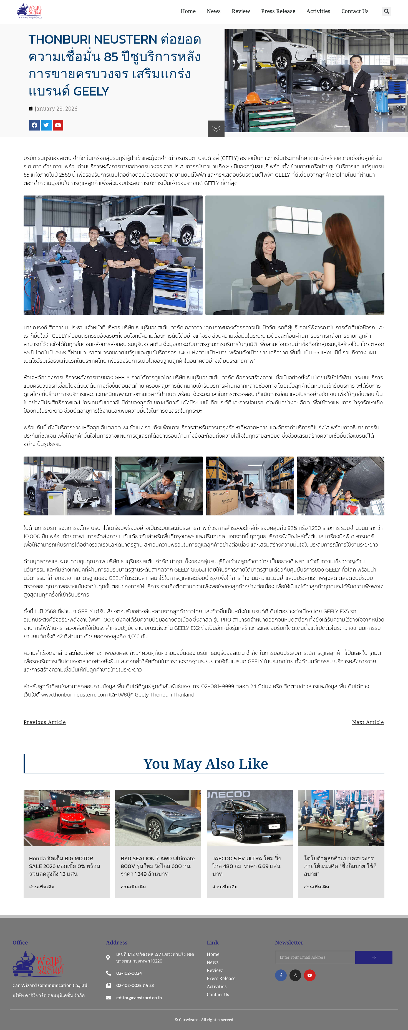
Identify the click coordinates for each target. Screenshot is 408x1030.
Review (241, 11)
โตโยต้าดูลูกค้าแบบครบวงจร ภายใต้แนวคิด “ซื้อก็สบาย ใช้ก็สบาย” (340, 866)
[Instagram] (295, 975)
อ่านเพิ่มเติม (42, 886)
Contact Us (355, 11)
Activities (318, 11)
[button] (386, 11)
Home (188, 11)
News (214, 11)
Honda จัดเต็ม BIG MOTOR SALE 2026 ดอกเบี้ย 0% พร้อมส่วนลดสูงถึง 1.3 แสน (64, 866)
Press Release (278, 11)
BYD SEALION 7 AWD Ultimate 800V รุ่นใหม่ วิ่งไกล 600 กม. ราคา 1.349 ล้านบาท (158, 866)
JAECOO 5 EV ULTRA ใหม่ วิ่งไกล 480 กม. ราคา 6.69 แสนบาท (246, 866)
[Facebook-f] (281, 975)
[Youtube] (58, 125)
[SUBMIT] (373, 957)
